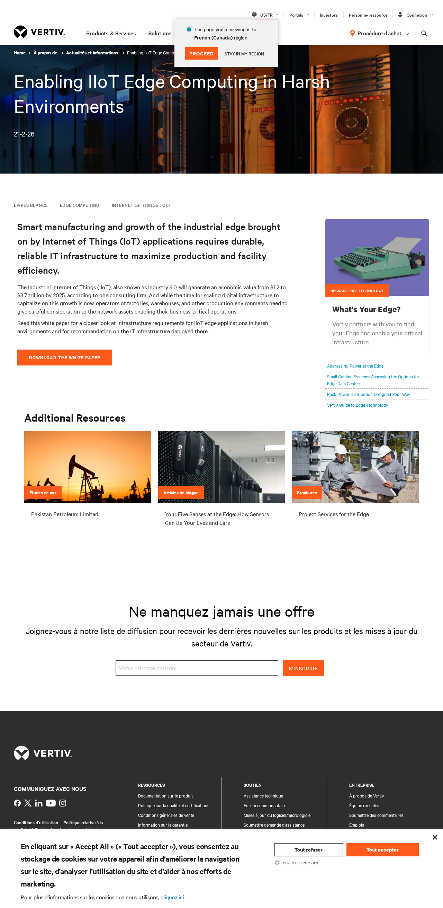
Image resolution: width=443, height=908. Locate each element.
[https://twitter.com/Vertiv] (27, 803)
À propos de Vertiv (366, 795)
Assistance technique (263, 795)
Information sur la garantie (163, 824)
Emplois (356, 824)
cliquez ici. (173, 897)
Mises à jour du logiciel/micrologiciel (277, 815)
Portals (296, 14)
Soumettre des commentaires (376, 815)
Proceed (201, 53)
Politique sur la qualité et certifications (173, 805)
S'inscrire (303, 668)
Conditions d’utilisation (36, 822)
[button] (377, 257)
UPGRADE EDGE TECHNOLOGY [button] (357, 290)
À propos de (46, 53)
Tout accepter (383, 849)
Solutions (160, 33)
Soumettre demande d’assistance (274, 824)
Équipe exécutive (364, 805)
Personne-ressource (368, 14)
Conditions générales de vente (166, 815)
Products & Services (111, 33)
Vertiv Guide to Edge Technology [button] (357, 405)
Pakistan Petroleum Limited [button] (64, 514)
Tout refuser (309, 849)
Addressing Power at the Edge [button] (355, 365)
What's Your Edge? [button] (366, 309)
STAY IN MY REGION (244, 53)
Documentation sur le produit (165, 795)
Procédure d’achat (379, 33)
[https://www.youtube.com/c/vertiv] (51, 803)
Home (20, 53)
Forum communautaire (265, 805)
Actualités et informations (92, 53)
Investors (329, 14)
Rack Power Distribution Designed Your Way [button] (368, 394)
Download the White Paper (64, 357)
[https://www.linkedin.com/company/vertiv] (39, 803)
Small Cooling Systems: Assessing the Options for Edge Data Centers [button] (373, 379)
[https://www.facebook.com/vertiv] (17, 803)
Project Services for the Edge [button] (334, 514)
